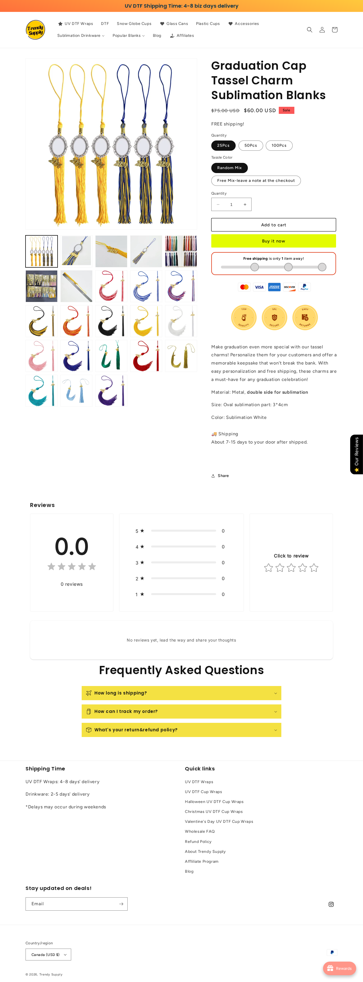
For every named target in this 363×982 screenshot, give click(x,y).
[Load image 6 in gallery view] (42, 286)
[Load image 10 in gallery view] (181, 286)
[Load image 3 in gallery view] (111, 251)
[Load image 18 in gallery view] (111, 356)
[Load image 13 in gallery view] (111, 321)
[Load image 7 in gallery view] (76, 286)
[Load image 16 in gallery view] (42, 356)
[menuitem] (75, 24)
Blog (189, 871)
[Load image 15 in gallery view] (181, 321)
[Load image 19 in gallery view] (146, 356)
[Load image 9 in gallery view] (146, 286)
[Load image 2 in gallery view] (76, 251)
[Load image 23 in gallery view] (111, 391)
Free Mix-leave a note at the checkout (256, 180)
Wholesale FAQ (200, 831)
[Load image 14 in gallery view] (146, 321)
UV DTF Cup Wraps (203, 791)
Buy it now (273, 241)
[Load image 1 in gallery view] (42, 251)
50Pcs (250, 145)
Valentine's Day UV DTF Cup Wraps (219, 821)
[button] (309, 30)
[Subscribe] (121, 904)
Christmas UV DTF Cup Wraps (214, 811)
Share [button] (223, 475)
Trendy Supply (51, 974)
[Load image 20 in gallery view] (181, 356)
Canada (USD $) (45, 955)
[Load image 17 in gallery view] (76, 356)
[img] (72, 567)
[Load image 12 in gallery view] (76, 321)
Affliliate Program (202, 861)
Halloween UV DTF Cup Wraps (214, 801)
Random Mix (229, 167)
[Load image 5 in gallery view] (181, 251)
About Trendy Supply (205, 851)
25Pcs (223, 145)
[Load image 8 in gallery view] (111, 286)
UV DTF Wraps (199, 781)
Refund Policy (198, 841)
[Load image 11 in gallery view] (42, 321)
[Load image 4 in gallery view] (146, 251)
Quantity (219, 193)
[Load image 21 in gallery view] (42, 391)
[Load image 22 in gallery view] (76, 391)
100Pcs (279, 145)
